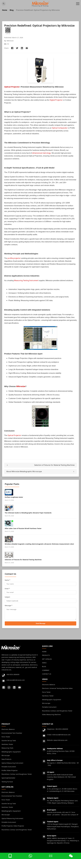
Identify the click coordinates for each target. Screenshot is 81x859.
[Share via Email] (27, 48)
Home (4, 10)
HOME (44, 652)
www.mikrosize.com (60, 740)
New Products (6, 759)
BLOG (44, 666)
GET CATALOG (47, 659)
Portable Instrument (49, 707)
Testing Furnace (7, 782)
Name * (7, 580)
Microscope (46, 703)
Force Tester (46, 692)
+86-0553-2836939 (12, 674)
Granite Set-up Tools (9, 741)
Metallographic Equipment (51, 700)
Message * (8, 605)
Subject (7, 597)
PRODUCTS (46, 655)
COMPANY (45, 670)
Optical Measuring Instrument (12, 763)
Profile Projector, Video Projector (13, 826)
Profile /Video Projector (10, 770)
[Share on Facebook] (12, 48)
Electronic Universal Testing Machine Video (57, 688)
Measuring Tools (7, 748)
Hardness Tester (48, 696)
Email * (7, 589)
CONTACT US (46, 674)
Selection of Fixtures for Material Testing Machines (54, 465)
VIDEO (44, 663)
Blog (12, 10)
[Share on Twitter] (17, 48)
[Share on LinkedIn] (22, 48)
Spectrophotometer (8, 778)
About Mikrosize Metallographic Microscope (24, 471)
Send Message (40, 623)
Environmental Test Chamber (12, 733)
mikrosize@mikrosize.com (15, 680)
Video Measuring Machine (51, 714)
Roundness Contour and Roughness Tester (57, 711)
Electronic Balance (48, 685)
